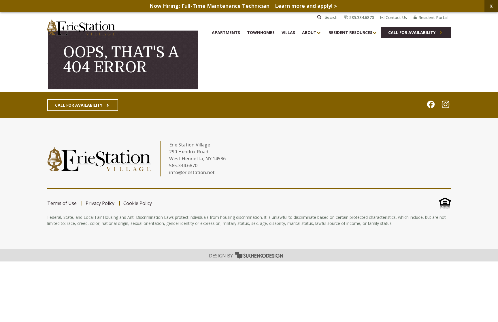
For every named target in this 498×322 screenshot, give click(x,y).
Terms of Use (62, 203)
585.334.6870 (183, 165)
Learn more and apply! (304, 5)
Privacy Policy (100, 203)
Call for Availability (78, 105)
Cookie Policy (137, 203)
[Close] (491, 6)
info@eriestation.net (192, 172)
